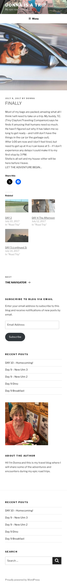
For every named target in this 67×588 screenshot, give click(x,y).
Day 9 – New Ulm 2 (16, 376)
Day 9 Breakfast (14, 390)
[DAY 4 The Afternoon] (43, 205)
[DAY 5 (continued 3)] (16, 235)
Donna (30, 98)
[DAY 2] (16, 205)
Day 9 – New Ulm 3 (16, 369)
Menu (35, 18)
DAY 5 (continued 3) (16, 247)
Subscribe (15, 336)
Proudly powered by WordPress (22, 579)
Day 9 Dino (11, 383)
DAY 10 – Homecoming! (19, 362)
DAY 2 (8, 217)
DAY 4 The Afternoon (43, 217)
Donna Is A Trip (25, 5)
